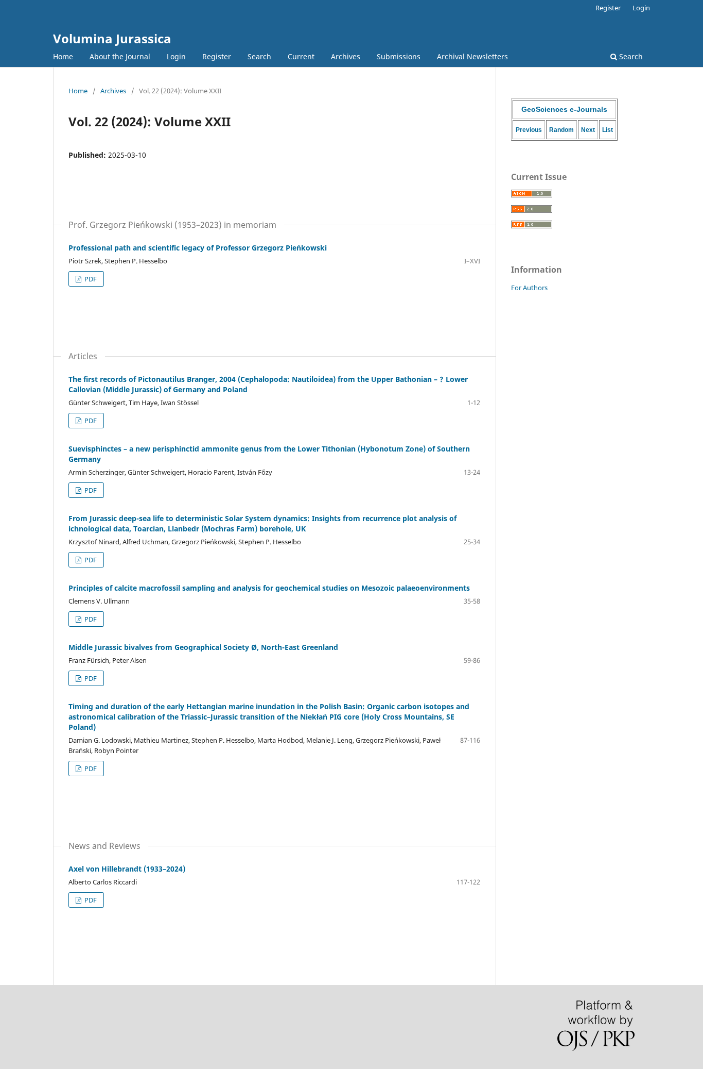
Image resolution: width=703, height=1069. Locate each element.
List (607, 129)
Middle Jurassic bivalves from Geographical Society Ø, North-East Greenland (203, 647)
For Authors (529, 287)
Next (588, 129)
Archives (345, 56)
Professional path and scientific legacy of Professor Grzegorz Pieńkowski (197, 248)
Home (63, 56)
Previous (529, 129)
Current (301, 56)
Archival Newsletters (472, 56)
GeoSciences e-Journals (564, 109)
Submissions (398, 56)
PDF (90, 278)
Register (216, 56)
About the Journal (120, 56)
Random (561, 129)
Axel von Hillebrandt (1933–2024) (126, 869)
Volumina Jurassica (112, 38)
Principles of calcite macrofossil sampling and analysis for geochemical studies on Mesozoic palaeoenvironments (269, 588)
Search (259, 56)
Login (176, 56)
